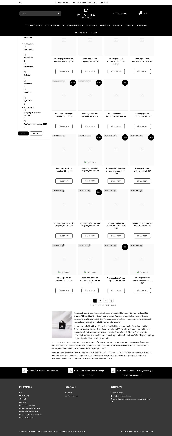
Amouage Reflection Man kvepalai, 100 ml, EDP (90, 224)
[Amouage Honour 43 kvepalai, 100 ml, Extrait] (116, 94)
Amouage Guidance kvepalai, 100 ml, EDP (90, 169)
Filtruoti (36, 133)
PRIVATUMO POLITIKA (26, 418)
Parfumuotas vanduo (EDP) (35, 124)
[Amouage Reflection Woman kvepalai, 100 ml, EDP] (116, 204)
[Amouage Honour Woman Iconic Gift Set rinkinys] (116, 40)
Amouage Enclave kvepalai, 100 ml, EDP (64, 279)
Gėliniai (27, 75)
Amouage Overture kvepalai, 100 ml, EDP (64, 169)
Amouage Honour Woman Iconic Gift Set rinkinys (116, 61)
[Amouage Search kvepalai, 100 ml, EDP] (90, 40)
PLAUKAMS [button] (91, 25)
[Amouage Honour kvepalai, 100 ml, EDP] (142, 149)
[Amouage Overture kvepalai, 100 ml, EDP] (64, 149)
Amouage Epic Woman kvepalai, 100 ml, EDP (116, 279)
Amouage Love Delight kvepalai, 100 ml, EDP (64, 114)
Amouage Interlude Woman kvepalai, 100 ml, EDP (90, 280)
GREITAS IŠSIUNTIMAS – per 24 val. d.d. (43, 370)
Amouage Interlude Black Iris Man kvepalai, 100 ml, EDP (116, 171)
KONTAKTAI (142, 25)
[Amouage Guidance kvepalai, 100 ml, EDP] (90, 149)
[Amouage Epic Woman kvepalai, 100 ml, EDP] (116, 259)
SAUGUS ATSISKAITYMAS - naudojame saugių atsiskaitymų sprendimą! (134, 372)
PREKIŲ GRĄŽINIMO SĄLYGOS (29, 408)
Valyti (23, 133)
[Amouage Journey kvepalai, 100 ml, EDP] (142, 94)
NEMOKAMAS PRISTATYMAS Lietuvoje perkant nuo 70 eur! (88, 372)
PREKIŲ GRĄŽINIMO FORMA (28, 411)
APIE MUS (129, 25)
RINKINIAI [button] (104, 25)
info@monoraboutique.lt (86, 2)
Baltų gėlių (28, 49)
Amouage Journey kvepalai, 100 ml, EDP (142, 114)
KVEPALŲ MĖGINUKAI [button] (53, 25)
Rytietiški (28, 101)
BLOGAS (94, 33)
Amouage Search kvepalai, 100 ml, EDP (90, 60)
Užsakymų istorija (71, 396)
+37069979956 (63, 2)
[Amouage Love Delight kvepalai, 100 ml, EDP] (64, 94)
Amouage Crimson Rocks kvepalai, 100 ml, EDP (64, 224)
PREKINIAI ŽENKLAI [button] (33, 25)
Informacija (25, 387)
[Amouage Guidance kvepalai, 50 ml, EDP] (90, 94)
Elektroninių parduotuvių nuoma (130, 431)
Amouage (28, 37)
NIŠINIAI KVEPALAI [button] (74, 25)
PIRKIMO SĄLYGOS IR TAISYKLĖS (30, 414)
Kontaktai (104, 2)
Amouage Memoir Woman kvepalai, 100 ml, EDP (142, 280)
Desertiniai (28, 66)
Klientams (70, 387)
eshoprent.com (147, 431)
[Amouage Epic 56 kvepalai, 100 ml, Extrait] (142, 40)
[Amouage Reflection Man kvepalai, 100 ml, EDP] (90, 204)
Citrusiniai (28, 58)
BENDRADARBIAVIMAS (27, 405)
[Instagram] (20, 2)
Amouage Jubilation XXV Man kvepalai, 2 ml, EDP (64, 60)
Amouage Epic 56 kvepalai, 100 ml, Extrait (142, 60)
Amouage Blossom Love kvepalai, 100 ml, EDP (142, 224)
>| (111, 300)
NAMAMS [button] (116, 25)
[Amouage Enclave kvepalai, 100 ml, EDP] (64, 259)
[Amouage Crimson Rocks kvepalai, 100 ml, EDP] (64, 204)
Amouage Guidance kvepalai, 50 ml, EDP (90, 114)
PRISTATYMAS (24, 396)
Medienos (28, 83)
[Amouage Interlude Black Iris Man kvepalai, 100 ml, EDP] (116, 149)
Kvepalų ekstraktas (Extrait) (32, 114)
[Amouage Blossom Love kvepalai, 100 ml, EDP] (142, 204)
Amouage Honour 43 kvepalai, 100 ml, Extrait (116, 114)
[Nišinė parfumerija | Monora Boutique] (86, 14)
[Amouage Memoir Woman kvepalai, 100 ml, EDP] (142, 259)
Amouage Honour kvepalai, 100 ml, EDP (142, 169)
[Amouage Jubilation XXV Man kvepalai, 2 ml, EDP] (64, 40)
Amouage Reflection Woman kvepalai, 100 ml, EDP (116, 226)
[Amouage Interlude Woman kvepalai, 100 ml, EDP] (90, 259)
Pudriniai (27, 92)
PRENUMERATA (81, 33)
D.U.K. (21, 393)
